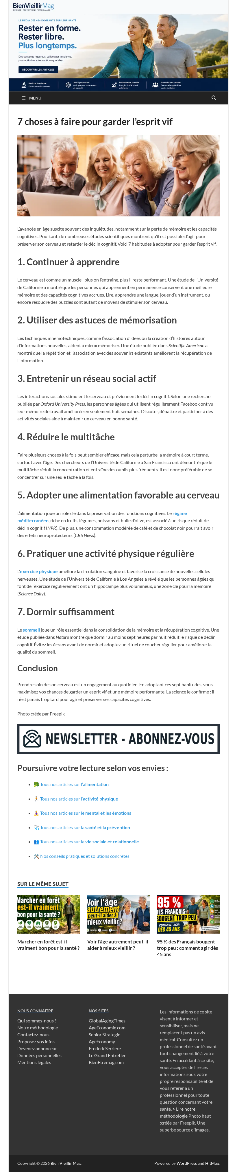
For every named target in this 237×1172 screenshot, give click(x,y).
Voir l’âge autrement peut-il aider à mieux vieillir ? (117, 945)
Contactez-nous (33, 1034)
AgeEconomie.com (107, 1027)
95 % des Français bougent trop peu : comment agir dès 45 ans (187, 948)
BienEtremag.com (106, 1062)
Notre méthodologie (37, 1027)
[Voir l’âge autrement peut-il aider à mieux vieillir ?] (118, 916)
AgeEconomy (102, 1041)
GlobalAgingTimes (107, 1020)
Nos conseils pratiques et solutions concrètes (84, 856)
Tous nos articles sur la (85, 827)
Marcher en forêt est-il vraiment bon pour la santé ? (48, 945)
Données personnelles (39, 1055)
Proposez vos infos (36, 1041)
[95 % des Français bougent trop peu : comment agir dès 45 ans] (188, 916)
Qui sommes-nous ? (36, 1020)
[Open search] (214, 98)
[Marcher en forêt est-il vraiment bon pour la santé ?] (48, 916)
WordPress (187, 1163)
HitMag (212, 1163)
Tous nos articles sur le (85, 813)
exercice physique (39, 571)
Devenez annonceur (37, 1048)
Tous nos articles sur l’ (74, 784)
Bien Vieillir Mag (66, 1163)
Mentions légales (34, 1062)
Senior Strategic (104, 1034)
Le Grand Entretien (108, 1055)
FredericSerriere (105, 1048)
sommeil (31, 629)
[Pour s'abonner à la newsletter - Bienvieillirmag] (118, 752)
